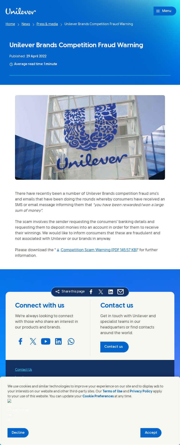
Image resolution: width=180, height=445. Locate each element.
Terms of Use (112, 391)
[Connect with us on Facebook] (20, 341)
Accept (151, 433)
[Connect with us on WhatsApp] (71, 341)
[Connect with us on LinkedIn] (58, 341)
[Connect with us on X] (33, 341)
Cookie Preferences (98, 396)
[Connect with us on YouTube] (45, 341)
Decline (18, 433)
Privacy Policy (141, 391)
